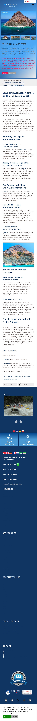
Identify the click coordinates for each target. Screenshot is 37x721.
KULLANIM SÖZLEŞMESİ (10, 631)
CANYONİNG (6, 540)
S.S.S (4, 506)
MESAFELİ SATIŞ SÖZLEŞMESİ (11, 633)
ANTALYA (5, 582)
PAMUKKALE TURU (8, 567)
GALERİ (5, 503)
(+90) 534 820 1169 (10, 464)
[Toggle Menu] (33, 4)
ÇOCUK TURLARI (7, 520)
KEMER (5, 592)
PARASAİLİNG (6, 564)
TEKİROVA (5, 596)
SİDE (4, 613)
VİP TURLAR (6, 569)
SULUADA (5, 557)
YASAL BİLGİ (6, 628)
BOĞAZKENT (6, 606)
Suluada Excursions (10, 379)
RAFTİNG (5, 538)
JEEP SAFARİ (6, 548)
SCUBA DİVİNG (7, 555)
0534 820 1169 (9, 651)
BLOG (4, 501)
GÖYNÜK (5, 599)
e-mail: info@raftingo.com (12, 484)
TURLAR (5, 494)
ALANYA (5, 589)
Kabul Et (6, 716)
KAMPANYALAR (7, 499)
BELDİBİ (5, 601)
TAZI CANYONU (7, 545)
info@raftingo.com (11, 655)
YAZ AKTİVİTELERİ (8, 523)
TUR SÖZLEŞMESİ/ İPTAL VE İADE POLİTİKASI (16, 636)
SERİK (4, 611)
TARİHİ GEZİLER (7, 518)
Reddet (15, 716)
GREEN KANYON (7, 562)
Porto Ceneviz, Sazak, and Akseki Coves (17, 376)
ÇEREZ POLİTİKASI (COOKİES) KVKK (13, 626)
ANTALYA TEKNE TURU (9, 560)
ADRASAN (5, 594)
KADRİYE (5, 587)
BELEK (4, 604)
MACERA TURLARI (8, 511)
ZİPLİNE (5, 543)
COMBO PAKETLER (8, 496)
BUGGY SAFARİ (7, 552)
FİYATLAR (5, 525)
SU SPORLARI (6, 515)
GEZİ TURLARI (7, 508)
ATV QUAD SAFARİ (8, 550)
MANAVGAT (6, 608)
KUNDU (5, 584)
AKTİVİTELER (6, 513)
